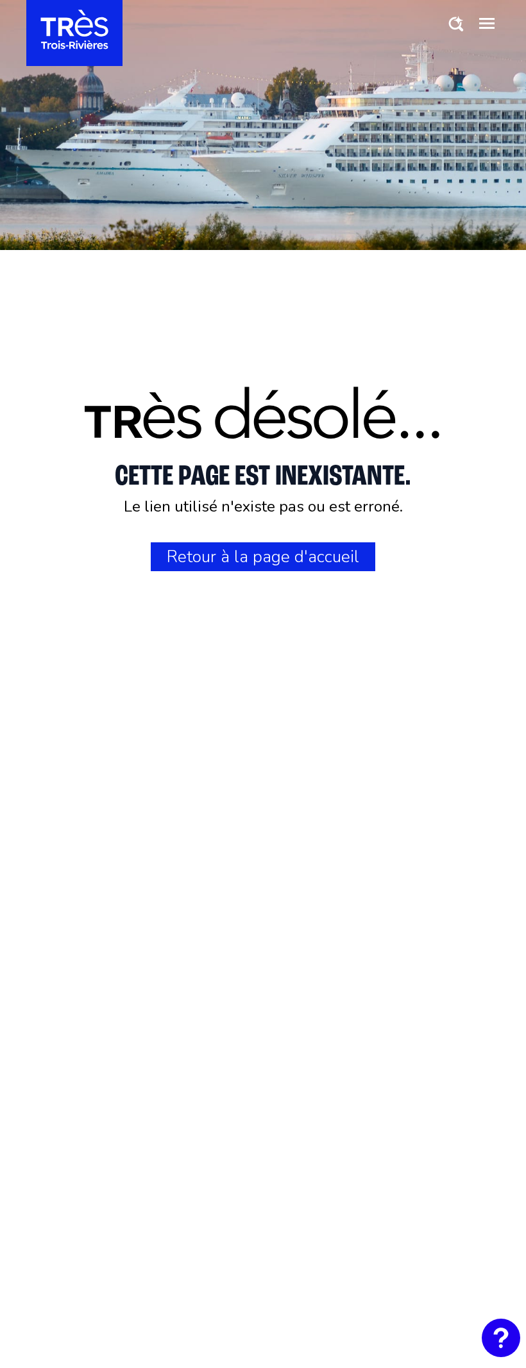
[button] (487, 23)
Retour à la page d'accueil (263, 557)
